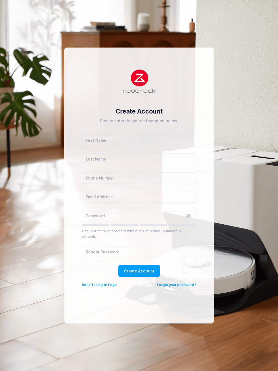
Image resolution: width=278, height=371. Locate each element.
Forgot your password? (176, 284)
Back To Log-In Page (99, 284)
